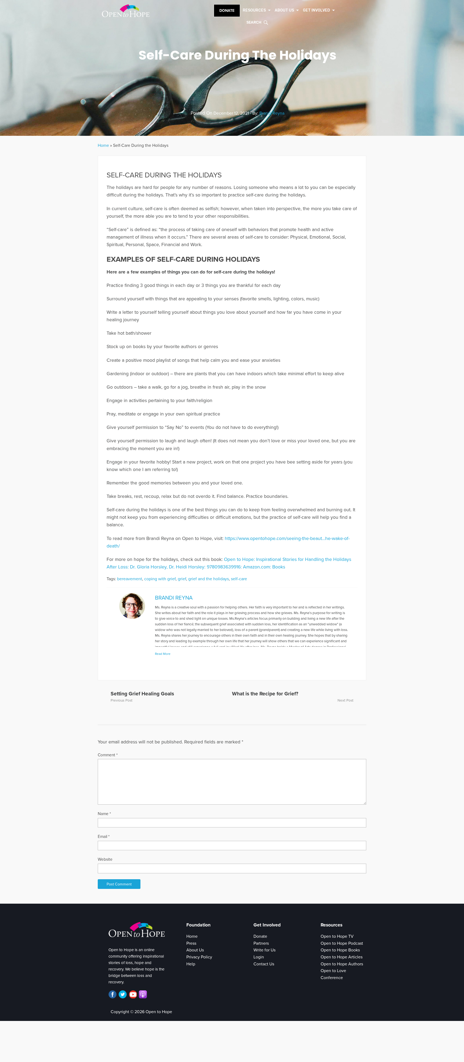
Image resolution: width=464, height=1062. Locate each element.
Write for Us (264, 950)
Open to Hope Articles (342, 957)
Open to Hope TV (337, 936)
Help (190, 964)
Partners (261, 943)
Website (105, 859)
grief (182, 579)
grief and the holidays (208, 579)
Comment (108, 755)
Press (191, 943)
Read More (163, 653)
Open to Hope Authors (342, 964)
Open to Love (333, 970)
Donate (226, 10)
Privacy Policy (199, 957)
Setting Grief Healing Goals (142, 693)
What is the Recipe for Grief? (265, 693)
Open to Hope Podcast (342, 943)
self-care (239, 579)
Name (104, 813)
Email (104, 836)
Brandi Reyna (271, 113)
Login (258, 957)
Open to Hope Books (340, 950)
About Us (195, 950)
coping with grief (160, 579)
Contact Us (263, 964)
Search (254, 22)
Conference (332, 977)
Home (103, 145)
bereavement (129, 579)
